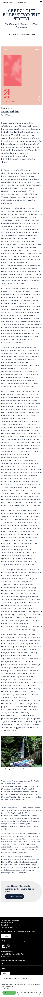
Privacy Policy (6, 956)
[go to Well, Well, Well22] (21, 75)
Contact (6, 936)
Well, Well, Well (10, 111)
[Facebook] (3, 946)
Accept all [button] (9, 993)
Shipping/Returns (7, 952)
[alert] (21, 986)
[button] (21, 988)
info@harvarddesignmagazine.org (13, 941)
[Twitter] (7, 946)
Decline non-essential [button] (29, 993)
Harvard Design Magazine (14, 2)
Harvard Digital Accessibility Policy (13, 954)
